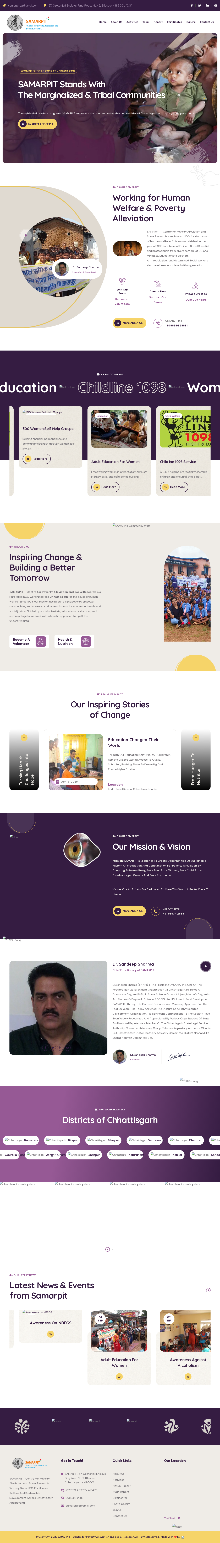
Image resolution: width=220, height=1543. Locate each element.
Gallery (191, 22)
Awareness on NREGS (41, 1359)
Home (103, 22)
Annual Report (122, 1486)
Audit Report (121, 1492)
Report (158, 22)
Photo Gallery (121, 1504)
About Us (116, 22)
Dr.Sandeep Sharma (143, 1055)
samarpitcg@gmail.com (23, 5)
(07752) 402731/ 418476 (81, 1490)
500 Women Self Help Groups (38, 461)
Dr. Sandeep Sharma (86, 267)
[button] (204, 93)
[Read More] (41, 1371)
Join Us (117, 1510)
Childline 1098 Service (169, 461)
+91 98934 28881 (176, 325)
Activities (132, 22)
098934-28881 (74, 1498)
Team (146, 22)
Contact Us (207, 22)
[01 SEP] (110, 1312)
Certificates (174, 22)
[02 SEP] (179, 1312)
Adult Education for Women (106, 461)
